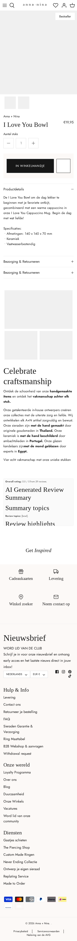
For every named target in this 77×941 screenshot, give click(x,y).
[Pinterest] (69, 671)
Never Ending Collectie (20, 861)
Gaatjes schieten (15, 840)
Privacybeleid (20, 931)
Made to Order (14, 883)
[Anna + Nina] (35, 4)
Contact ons (12, 704)
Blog (6, 786)
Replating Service (15, 876)
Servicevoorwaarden (48, 931)
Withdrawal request (17, 753)
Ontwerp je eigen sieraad (21, 868)
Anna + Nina (11, 116)
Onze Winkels (13, 801)
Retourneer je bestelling (20, 711)
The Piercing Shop (16, 847)
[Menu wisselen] (4, 5)
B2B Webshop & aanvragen (23, 746)
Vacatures (10, 808)
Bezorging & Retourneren (21, 261)
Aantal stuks (10, 134)
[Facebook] (57, 671)
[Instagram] (63, 671)
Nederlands (14, 674)
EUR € (36, 674)
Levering (9, 697)
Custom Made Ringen (18, 854)
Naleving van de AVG (38, 935)
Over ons (9, 779)
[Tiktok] (69, 676)
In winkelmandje (30, 166)
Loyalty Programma (17, 772)
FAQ (6, 719)
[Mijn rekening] (63, 5)
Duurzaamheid (13, 794)
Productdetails (13, 189)
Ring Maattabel (14, 738)
